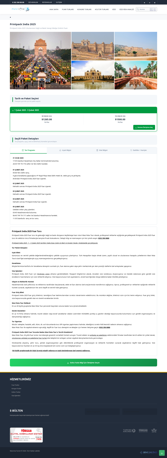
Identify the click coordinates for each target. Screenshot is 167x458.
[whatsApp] (162, 453)
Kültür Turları (102, 9)
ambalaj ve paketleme (98, 335)
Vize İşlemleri (16, 396)
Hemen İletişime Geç (145, 127)
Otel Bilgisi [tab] (103, 150)
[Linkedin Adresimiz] (155, 2)
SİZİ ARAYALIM (33, 2)
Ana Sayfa (54, 9)
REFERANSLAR (47, 2)
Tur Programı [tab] (30, 150)
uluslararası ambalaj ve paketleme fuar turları (29, 338)
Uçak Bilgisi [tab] (66, 150)
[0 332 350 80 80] (162, 446)
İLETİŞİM (59, 2)
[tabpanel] (83, 189)
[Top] (162, 439)
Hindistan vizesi (43, 274)
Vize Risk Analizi (126, 9)
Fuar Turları (68, 9)
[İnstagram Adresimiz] (149, 2)
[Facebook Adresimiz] (144, 2)
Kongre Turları (84, 9)
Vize (114, 9)
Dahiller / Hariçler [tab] (140, 150)
